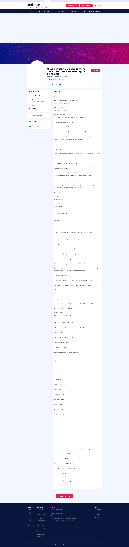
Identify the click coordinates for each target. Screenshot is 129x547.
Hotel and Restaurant (42, 520)
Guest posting (31, 523)
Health (53, 1)
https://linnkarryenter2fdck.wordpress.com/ (40, 110)
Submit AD (30, 517)
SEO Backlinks (31, 525)
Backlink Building (73, 11)
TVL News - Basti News (56, 509)
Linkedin (98, 517)
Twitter (97, 512)
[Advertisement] (59, 33)
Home (30, 11)
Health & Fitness (41, 539)
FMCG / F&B (40, 523)
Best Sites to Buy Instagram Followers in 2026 (62, 520)
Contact (98, 1)
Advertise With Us (90, 1)
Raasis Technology (39, 1)
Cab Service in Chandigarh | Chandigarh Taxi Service (63, 518)
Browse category (30, 520)
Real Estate (40, 536)
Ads (37, 11)
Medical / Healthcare (42, 514)
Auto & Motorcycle (41, 528)
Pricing (83, 11)
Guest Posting (60, 11)
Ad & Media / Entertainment (40, 517)
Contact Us (30, 532)
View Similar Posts (64, 496)
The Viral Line (65, 1)
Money (58, 1)
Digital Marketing (41, 534)
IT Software (40, 509)
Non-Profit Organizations (40, 531)
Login (29, 512)
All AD (29, 514)
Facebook (98, 509)
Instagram (98, 514)
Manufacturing (40, 525)
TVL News (30, 1)
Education (39, 512)
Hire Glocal (53, 516)
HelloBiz (48, 1)
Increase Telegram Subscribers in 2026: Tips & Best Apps (64, 523)
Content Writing (48, 11)
